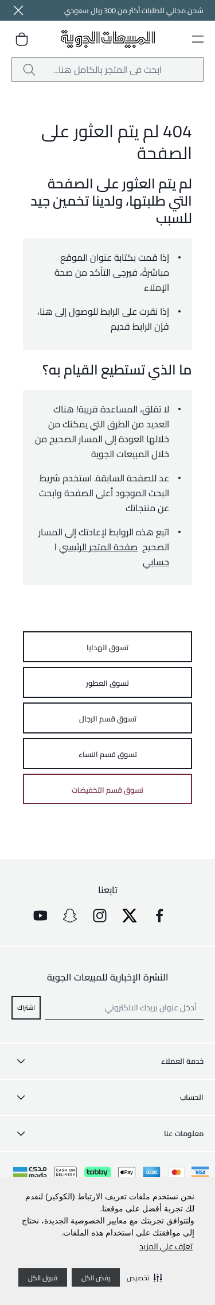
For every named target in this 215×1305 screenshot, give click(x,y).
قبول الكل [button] (42, 1277)
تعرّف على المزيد (166, 1246)
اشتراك (26, 1007)
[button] (144, 1277)
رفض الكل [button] (95, 1277)
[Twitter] (129, 915)
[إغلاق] (18, 10)
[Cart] (21, 39)
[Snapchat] (70, 915)
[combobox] (107, 69)
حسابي (156, 561)
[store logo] (108, 39)
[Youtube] (40, 915)
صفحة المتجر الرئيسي (98, 546)
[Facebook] (159, 915)
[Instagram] (100, 915)
